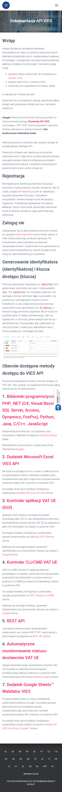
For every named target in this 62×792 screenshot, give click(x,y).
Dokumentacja (49, 435)
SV (6, 759)
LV (16, 766)
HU (21, 759)
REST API (16, 620)
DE (13, 752)
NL (37, 766)
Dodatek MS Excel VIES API (31, 493)
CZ (49, 752)
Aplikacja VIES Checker (42, 536)
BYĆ (45, 766)
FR (20, 752)
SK (30, 766)
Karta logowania (24, 234)
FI (49, 759)
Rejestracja (27, 191)
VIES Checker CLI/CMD (42, 595)
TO (56, 752)
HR (56, 759)
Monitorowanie (43, 676)
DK (27, 752)
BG (13, 759)
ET (35, 759)
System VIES (15, 78)
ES (34, 752)
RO (28, 759)
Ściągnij (20, 449)
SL (23, 766)
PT (41, 752)
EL (42, 759)
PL (6, 752)
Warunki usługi (31, 774)
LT (9, 766)
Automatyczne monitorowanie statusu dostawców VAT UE (24, 650)
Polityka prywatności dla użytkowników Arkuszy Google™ (31, 782)
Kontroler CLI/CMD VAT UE (32, 562)
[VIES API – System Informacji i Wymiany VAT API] (7, 5)
